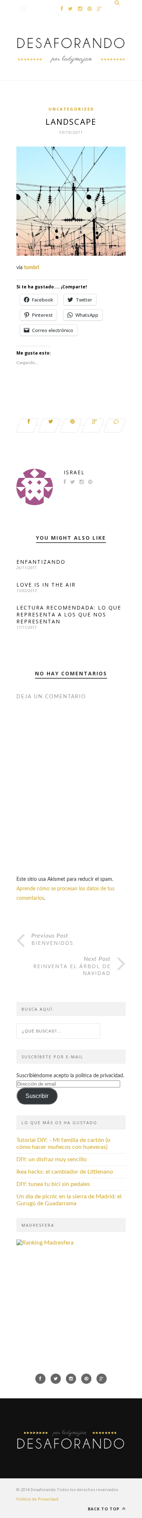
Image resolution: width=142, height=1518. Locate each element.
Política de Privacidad (37, 1499)
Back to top (104, 1508)
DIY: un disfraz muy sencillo (51, 1159)
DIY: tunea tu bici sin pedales (53, 1184)
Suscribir (36, 1096)
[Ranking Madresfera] (45, 1243)
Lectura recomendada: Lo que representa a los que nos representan (68, 614)
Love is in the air (46, 584)
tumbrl (31, 267)
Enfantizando (41, 561)
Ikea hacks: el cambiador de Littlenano (64, 1172)
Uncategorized (71, 109)
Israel (74, 472)
